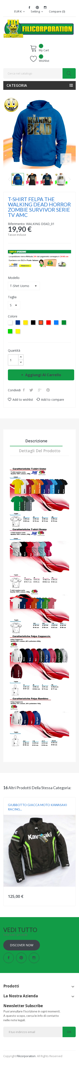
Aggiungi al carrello (43, 374)
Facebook (29, 7)
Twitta (32, 390)
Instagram (45, 7)
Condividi (24, 390)
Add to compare (52, 399)
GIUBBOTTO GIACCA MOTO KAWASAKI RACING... (37, 807)
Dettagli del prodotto (39, 450)
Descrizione (36, 440)
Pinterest (37, 7)
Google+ (40, 390)
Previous (9, 179)
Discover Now (21, 945)
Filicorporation (26, 1056)
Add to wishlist (23, 399)
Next (69, 179)
